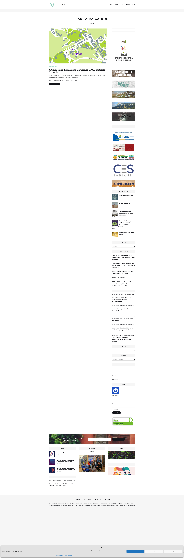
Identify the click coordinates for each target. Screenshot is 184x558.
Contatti (127, 5)
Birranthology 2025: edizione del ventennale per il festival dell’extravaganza (121, 299)
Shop (116, 5)
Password (114, 404)
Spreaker (109, 499)
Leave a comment (73, 80)
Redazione (51, 80)
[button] (102, 547)
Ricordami (115, 409)
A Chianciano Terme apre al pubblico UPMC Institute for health (77, 71)
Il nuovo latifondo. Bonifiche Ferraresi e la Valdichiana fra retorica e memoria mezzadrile (123, 265)
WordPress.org (115, 379)
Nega (154, 551)
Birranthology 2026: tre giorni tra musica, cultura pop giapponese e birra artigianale (123, 257)
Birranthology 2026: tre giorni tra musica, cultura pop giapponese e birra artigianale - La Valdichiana (123, 295)
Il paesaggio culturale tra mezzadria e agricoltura (123, 318)
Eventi (94, 10)
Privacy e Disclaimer (59, 555)
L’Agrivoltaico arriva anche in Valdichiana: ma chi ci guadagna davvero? (121, 339)
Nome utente (115, 398)
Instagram (88, 499)
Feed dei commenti (116, 376)
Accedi (113, 368)
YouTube (99, 499)
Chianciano (52, 66)
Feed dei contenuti (116, 372)
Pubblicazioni (101, 10)
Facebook (77, 499)
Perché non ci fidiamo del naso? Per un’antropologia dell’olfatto (122, 272)
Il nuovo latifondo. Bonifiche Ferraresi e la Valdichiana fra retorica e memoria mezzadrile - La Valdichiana (123, 306)
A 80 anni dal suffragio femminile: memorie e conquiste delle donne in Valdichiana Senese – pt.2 (122, 283)
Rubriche (89, 10)
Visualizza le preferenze (173, 551)
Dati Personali (94, 492)
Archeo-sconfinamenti (118, 277)
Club (121, 5)
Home (111, 5)
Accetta (135, 551)
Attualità (82, 10)
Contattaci (102, 492)
